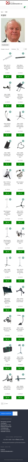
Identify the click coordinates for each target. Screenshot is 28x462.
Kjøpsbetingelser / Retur (6, 425)
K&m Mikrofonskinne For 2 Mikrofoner (20, 67)
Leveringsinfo (4, 423)
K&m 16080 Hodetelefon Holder (7, 96)
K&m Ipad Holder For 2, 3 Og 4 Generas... (7, 329)
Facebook (3, 449)
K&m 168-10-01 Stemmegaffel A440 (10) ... (7, 67)
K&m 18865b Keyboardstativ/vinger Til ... (20, 388)
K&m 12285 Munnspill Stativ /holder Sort (20, 155)
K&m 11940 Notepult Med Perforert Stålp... (20, 359)
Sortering (14, 49)
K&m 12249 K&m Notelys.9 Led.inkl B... (20, 329)
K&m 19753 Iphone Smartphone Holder (7, 183)
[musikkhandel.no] (14, 3)
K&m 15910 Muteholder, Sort (20, 242)
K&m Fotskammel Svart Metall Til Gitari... (20, 96)
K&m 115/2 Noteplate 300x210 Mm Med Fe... (7, 301)
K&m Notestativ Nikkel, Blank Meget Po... (7, 213)
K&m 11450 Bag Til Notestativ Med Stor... (7, 359)
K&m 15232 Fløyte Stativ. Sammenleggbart (20, 126)
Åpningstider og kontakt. (6, 421)
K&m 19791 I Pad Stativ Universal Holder (7, 388)
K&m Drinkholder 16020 (20, 182)
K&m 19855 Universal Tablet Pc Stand (7, 154)
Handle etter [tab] (5, 45)
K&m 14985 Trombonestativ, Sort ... (7, 271)
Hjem (2, 12)
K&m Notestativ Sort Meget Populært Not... (7, 242)
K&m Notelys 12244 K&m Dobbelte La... (7, 125)
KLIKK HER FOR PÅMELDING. (14, 439)
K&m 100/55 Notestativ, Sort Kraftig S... (20, 272)
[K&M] (10, 52)
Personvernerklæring (5, 429)
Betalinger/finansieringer (6, 426)
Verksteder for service (5, 431)
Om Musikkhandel (4, 428)
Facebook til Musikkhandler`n (7, 451)
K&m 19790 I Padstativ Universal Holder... (20, 300)
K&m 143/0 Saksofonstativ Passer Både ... (20, 213)
